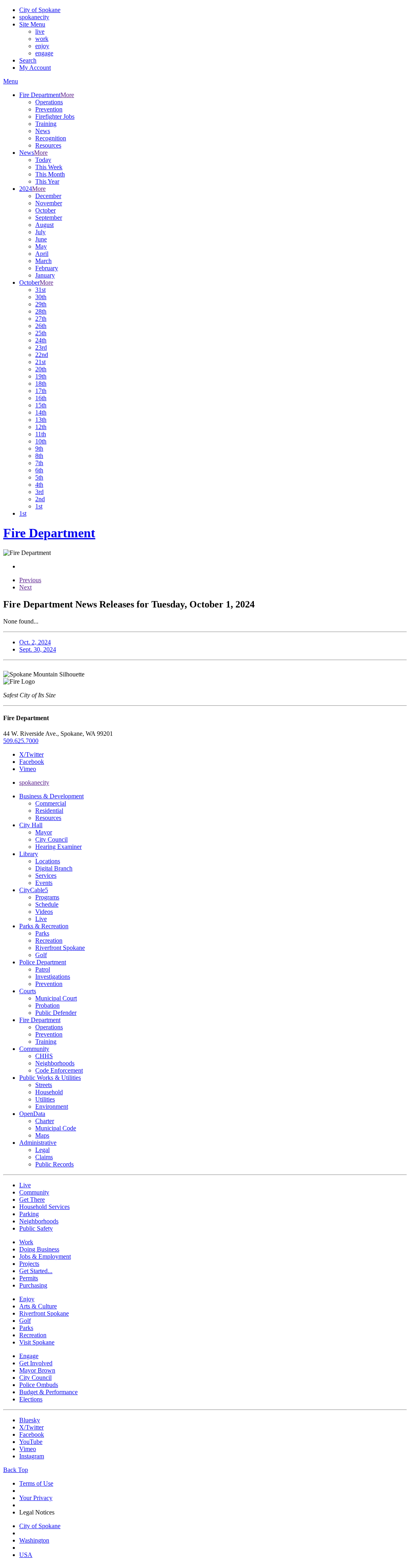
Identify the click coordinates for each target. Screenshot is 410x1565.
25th (40, 333)
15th (40, 405)
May (41, 246)
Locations (47, 861)
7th (39, 463)
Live (41, 918)
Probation (47, 1005)
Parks (42, 933)
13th (40, 419)
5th (39, 477)
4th (39, 484)
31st (40, 289)
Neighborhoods (54, 1063)
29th (40, 304)
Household (49, 1092)
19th (40, 376)
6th (39, 470)
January (45, 275)
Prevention (48, 109)
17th (40, 390)
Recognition (50, 138)
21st (40, 361)
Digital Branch (53, 868)
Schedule (46, 904)
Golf (41, 955)
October (45, 210)
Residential (49, 810)
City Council (51, 839)
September (48, 217)
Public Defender (55, 1012)
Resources (48, 145)
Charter (44, 1121)
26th (40, 325)
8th (39, 455)
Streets (43, 1084)
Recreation (48, 940)
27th (40, 318)
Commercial (50, 803)
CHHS (44, 1056)
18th (40, 383)
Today (43, 159)
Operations (49, 102)
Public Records (54, 1164)
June (41, 239)
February (46, 268)
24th (40, 340)
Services (45, 875)
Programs (47, 897)
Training (45, 123)
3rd (39, 491)
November (48, 203)
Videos (44, 911)
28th (40, 311)
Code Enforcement (59, 1070)
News (42, 131)
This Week (48, 167)
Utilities (45, 1099)
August (44, 224)
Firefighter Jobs (54, 116)
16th (40, 398)
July (40, 232)
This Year (47, 181)
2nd (40, 499)
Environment (51, 1106)
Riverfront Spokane (60, 947)
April (41, 253)
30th (40, 297)
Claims (44, 1157)
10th (40, 441)
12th (40, 426)
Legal (42, 1149)
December (48, 195)
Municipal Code (55, 1128)
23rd (41, 347)
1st (38, 506)
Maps (42, 1135)
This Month (50, 174)
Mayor (43, 832)
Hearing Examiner (58, 846)
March (43, 260)
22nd (41, 354)
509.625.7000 (20, 740)
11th (40, 434)
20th (40, 369)
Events (43, 882)
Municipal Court (56, 998)
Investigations (52, 976)
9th (39, 448)
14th (40, 412)
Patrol (42, 969)
